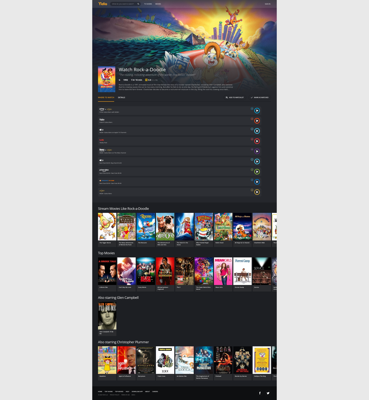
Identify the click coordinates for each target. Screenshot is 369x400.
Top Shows (109, 391)
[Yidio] (103, 4)
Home (100, 391)
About (147, 391)
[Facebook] (260, 393)
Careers (155, 391)
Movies (158, 4)
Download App (137, 391)
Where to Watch (106, 97)
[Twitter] (268, 393)
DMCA (133, 395)
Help (127, 391)
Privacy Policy (114, 395)
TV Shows (148, 4)
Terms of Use (125, 395)
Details (121, 97)
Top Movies (119, 391)
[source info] (251, 108)
